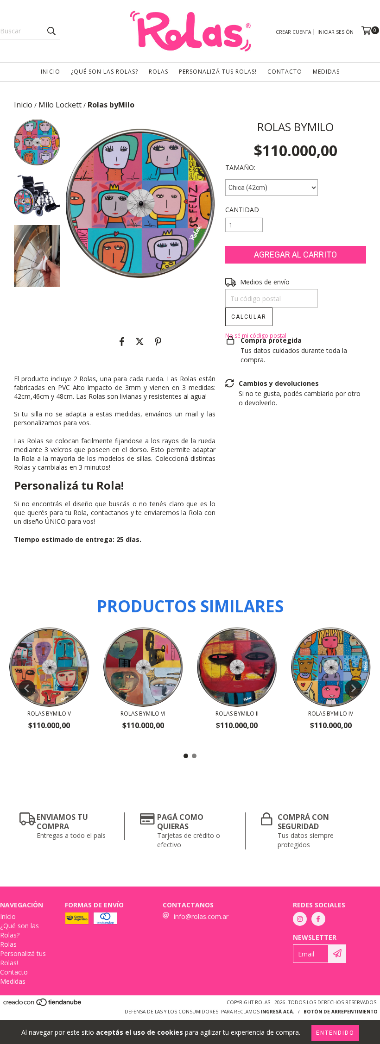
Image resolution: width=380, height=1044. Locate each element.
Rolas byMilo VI (142, 713)
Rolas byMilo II (237, 713)
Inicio (50, 71)
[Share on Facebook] (122, 341)
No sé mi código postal (255, 336)
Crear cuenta (293, 32)
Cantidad (242, 209)
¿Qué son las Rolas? (104, 71)
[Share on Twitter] (139, 341)
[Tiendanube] (42, 1005)
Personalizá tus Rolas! (218, 71)
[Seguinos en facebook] (318, 919)
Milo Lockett (60, 104)
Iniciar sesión (335, 32)
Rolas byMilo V (49, 713)
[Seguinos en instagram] (300, 919)
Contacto (284, 71)
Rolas (158, 71)
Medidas (326, 71)
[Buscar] (51, 31)
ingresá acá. (277, 1011)
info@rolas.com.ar (201, 916)
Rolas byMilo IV (330, 713)
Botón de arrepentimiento (341, 1011)
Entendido (335, 1033)
